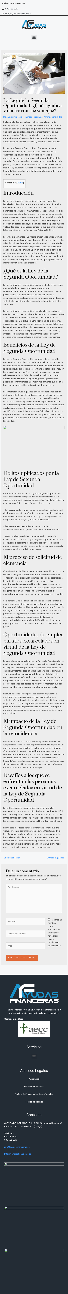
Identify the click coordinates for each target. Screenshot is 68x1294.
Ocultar (20, 183)
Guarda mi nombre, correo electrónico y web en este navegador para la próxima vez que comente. (55, 932)
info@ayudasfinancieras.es (17, 1147)
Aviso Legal (34, 1079)
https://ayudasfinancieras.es (17, 1154)
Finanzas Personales (33, 116)
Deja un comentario (12, 116)
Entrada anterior (10, 857)
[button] (34, 37)
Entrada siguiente (57, 857)
